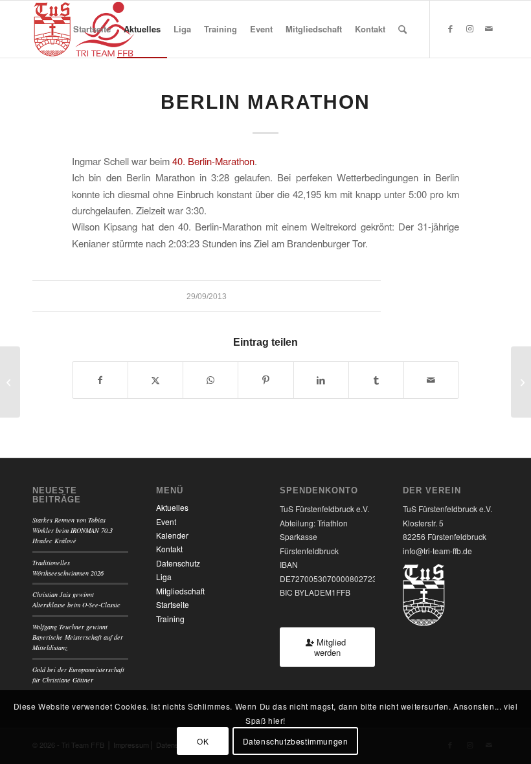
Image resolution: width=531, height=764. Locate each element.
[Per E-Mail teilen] (431, 380)
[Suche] (402, 29)
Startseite (172, 604)
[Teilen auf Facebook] (100, 380)
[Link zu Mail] (489, 28)
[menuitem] (92, 29)
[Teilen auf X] (155, 380)
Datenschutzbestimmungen (295, 741)
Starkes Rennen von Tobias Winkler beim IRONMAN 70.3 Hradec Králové (72, 530)
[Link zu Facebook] (450, 28)
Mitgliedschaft (180, 590)
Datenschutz (178, 562)
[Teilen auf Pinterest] (265, 380)
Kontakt (169, 548)
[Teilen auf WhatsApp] (210, 380)
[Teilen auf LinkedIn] (321, 380)
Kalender (172, 535)
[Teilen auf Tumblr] (376, 380)
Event (166, 521)
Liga (164, 576)
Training (170, 618)
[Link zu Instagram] (469, 28)
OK (203, 741)
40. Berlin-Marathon (213, 161)
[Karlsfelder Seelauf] (10, 382)
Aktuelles (172, 507)
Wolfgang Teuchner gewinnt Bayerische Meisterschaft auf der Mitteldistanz (77, 637)
